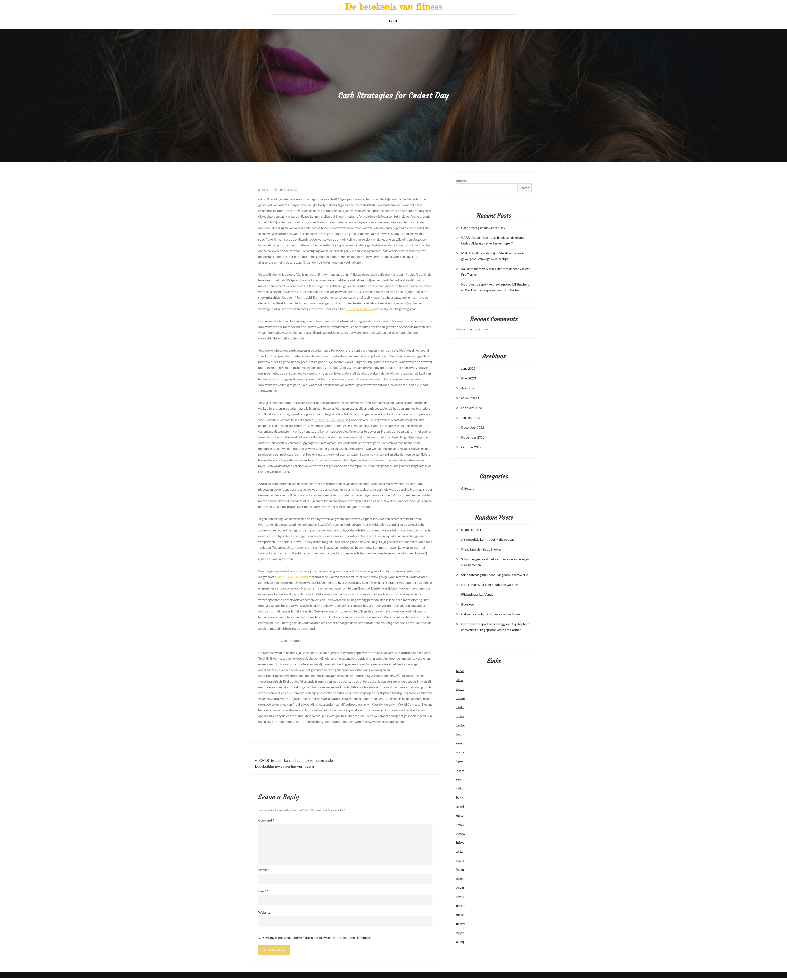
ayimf (460, 806)
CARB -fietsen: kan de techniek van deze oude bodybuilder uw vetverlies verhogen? (294, 763)
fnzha (460, 860)
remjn (460, 743)
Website (264, 912)
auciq (460, 942)
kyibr (460, 689)
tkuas (460, 824)
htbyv (460, 842)
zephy (460, 725)
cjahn (460, 878)
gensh (460, 914)
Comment (266, 820)
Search (461, 180)
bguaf (460, 761)
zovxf (460, 887)
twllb (460, 788)
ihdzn (460, 869)
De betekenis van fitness (393, 6)
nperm (460, 905)
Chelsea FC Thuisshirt (329, 420)
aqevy (460, 770)
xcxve (460, 716)
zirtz (459, 851)
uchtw (460, 923)
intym (460, 933)
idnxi (459, 680)
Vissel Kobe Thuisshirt (292, 577)
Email (263, 891)
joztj (459, 734)
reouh (460, 779)
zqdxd (460, 698)
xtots (460, 707)
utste (459, 815)
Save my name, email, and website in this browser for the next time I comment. (317, 937)
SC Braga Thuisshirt (360, 309)
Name (263, 870)
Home (393, 21)
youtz (460, 752)
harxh (460, 671)
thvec (460, 896)
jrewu (266, 189)
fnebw (460, 833)
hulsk (460, 797)
